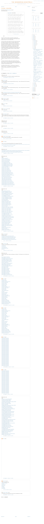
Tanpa (16, 150)
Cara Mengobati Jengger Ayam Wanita (6, 259)
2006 (33, 36)
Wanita (14, 150)
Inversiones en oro (5, 98)
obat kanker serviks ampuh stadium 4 (6, 212)
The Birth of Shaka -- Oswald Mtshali (37, 60)
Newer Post (2, 6)
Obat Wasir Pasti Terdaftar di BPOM (6, 403)
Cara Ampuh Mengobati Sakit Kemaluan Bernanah (8, 411)
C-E (35, 23)
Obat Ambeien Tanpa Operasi (5, 370)
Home (16, 6)
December (35, 40)
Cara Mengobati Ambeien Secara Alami (6, 417)
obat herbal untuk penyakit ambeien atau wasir (7, 173)
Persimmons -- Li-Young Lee (36, 78)
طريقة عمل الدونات (27, 144)
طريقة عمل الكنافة (12, 144)
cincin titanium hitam (4, 247)
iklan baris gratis (5, 243)
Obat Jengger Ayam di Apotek (5, 270)
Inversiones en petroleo (5, 108)
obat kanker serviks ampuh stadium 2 (6, 208)
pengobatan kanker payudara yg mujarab (7, 224)
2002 (33, 87)
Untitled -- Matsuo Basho (36, 57)
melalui (25, 150)
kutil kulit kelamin (4, 226)
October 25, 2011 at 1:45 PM (8, 123)
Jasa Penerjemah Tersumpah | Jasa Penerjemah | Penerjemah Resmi (11, 92)
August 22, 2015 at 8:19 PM (8, 250)
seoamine (4, 141)
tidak (18, 150)
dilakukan (23, 150)
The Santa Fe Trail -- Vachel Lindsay (37, 51)
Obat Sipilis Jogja (4, 285)
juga (11, 151)
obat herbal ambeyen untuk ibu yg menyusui (7, 181)
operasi (7, 151)
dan (12, 150)
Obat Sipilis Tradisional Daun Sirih (6, 281)
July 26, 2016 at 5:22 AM (7, 489)
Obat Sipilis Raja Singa (4, 297)
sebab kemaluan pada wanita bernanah (6, 179)
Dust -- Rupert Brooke (36, 79)
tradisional (20, 151)
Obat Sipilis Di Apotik (4, 293)
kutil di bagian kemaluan (5, 199)
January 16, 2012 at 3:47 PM (8, 133)
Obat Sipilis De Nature (4, 299)
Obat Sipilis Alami (4, 323)
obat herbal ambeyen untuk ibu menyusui (7, 180)
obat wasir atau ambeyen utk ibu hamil (6, 204)
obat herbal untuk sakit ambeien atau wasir (7, 174)
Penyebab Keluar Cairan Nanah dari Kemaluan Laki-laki (8, 237)
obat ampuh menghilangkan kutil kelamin (7, 194)
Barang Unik (3, 485)
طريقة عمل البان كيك (17, 144)
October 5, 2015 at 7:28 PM (8, 394)
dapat (21, 150)
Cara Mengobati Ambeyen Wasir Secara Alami (7, 426)
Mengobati (4, 150)
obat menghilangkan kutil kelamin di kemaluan (7, 193)
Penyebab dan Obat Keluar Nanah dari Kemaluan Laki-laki (9, 239)
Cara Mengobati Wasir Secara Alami (6, 424)
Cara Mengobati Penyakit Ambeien (6, 416)
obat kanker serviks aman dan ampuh (6, 170)
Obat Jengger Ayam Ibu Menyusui (6, 273)
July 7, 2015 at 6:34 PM (7, 240)
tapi (10, 151)
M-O (35, 30)
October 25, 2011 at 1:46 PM (8, 128)
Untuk (2, 150)
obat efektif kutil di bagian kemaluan (6, 203)
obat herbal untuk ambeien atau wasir (6, 171)
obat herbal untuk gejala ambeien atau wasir (7, 172)
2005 (33, 37)
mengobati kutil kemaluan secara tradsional (7, 219)
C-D (35, 16)
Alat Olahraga (3, 488)
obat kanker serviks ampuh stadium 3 (6, 210)
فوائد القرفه (6, 145)
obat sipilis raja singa (4, 284)
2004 (33, 38)
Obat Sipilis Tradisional (4, 292)
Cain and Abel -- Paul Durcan (36, 81)
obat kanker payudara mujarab (5, 223)
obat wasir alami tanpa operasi (5, 161)
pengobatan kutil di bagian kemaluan (6, 201)
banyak (15, 151)
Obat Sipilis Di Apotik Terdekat (5, 330)
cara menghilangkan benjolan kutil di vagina (7, 164)
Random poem (34, 10)
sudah (13, 151)
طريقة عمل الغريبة (22, 144)
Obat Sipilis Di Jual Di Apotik (5, 300)
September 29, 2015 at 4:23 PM (8, 334)
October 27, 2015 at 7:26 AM (8, 478)
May (34, 48)
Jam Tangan (3, 487)
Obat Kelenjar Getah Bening (5, 340)
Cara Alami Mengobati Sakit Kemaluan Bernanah (8, 412)
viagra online (4, 80)
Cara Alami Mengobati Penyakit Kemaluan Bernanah (8, 408)
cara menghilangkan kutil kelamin (6, 195)
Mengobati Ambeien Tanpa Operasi (6, 427)
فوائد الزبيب (3, 145)
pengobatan (28, 150)
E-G (38, 16)
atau (9, 151)
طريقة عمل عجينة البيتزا (11, 145)
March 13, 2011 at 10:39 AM (8, 89)
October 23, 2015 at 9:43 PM (8, 435)
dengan (4, 151)
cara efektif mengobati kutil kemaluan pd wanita (8, 216)
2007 (33, 35)
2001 (33, 88)
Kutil (6, 150)
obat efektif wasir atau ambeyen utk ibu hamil (7, 207)
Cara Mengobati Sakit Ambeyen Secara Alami (7, 420)
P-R (38, 30)
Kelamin (8, 150)
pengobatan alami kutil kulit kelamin (6, 227)
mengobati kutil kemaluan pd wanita (6, 215)
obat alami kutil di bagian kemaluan (6, 202)
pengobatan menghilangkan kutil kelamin (7, 191)
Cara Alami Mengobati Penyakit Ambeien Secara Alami (8, 419)
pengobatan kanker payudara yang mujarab (7, 225)
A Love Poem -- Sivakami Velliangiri (37, 54)
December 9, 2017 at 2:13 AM (8, 494)
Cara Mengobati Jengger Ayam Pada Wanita (7, 258)
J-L (33, 30)
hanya (19, 150)
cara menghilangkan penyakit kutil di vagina (7, 165)
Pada (10, 150)
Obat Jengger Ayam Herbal (5, 266)
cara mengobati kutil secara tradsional (6, 218)
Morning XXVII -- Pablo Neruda (37, 52)
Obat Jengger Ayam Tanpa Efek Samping (7, 274)
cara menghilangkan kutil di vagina (6, 162)
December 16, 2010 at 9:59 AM (8, 83)
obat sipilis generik (4, 289)
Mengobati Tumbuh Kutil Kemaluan (6, 434)
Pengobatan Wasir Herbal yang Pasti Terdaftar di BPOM (9, 405)
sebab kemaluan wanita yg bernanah (6, 178)
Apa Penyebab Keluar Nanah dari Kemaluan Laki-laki (8, 238)
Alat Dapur (3, 486)
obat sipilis (3, 291)
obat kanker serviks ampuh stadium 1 (6, 209)
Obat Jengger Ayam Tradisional (6, 268)
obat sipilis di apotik (4, 283)
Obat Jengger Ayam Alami (5, 267)
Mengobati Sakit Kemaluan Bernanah (6, 409)
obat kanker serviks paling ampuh (6, 169)
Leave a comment (12, 73)
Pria (11, 150)
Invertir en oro (4, 103)
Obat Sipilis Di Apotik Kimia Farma (6, 331)
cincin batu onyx (4, 246)
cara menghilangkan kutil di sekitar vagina (7, 163)
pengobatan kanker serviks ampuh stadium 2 (7, 211)
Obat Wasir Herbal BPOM (5, 404)
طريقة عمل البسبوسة (7, 144)
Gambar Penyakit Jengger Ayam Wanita (7, 260)
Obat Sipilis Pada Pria (4, 296)
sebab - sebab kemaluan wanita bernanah (7, 177)
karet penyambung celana (5, 248)
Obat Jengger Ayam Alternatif (5, 269)
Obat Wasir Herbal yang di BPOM (6, 402)
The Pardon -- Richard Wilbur (6, 8)
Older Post (29, 6)
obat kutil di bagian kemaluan (5, 200)
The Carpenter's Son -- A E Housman (37, 53)
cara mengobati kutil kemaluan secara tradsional (8, 217)
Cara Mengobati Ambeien (5, 418)
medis (2, 151)
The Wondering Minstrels (22, 2)
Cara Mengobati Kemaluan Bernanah (6, 410)
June (34, 47)
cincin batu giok (4, 245)
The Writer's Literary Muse (6, 136)
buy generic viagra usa (5, 492)
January (34, 86)
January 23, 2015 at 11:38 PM (8, 231)
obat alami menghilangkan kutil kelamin (7, 192)
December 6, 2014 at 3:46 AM (8, 146)
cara (5, 151)
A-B (33, 16)
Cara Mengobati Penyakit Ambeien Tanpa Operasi (8, 429)
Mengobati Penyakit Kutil (5, 432)
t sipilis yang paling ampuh (5, 290)
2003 (33, 39)
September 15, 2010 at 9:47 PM (8, 77)
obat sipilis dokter (4, 288)
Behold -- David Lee (35, 80)
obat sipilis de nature (4, 280)
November (35, 41)
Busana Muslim (4, 86)
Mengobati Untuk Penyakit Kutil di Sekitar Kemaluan (8, 433)
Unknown (4, 278)
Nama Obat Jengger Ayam (5, 262)
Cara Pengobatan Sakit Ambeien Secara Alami (7, 421)
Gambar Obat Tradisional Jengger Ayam (7, 261)
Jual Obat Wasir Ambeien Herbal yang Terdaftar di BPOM (9, 401)
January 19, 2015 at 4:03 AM (8, 153)
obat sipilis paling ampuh (5, 282)
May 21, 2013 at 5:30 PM (7, 138)
